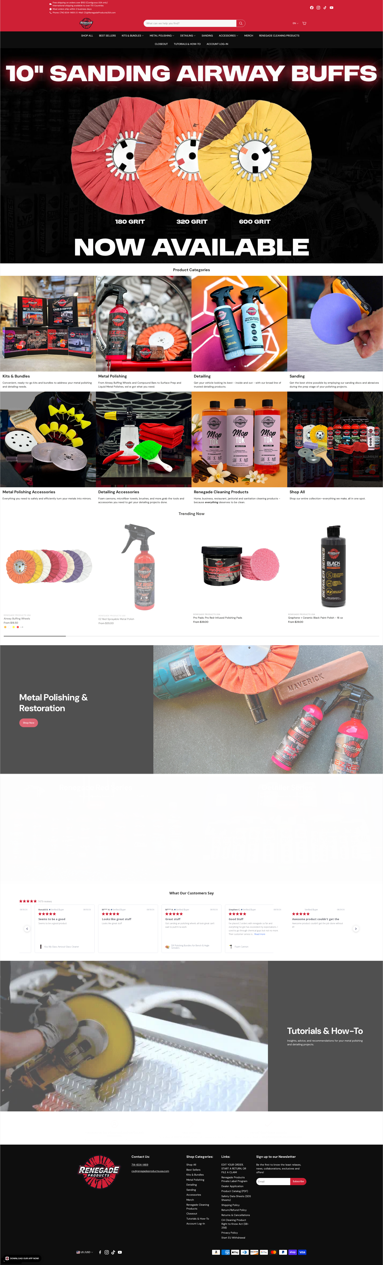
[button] (22, 1258)
